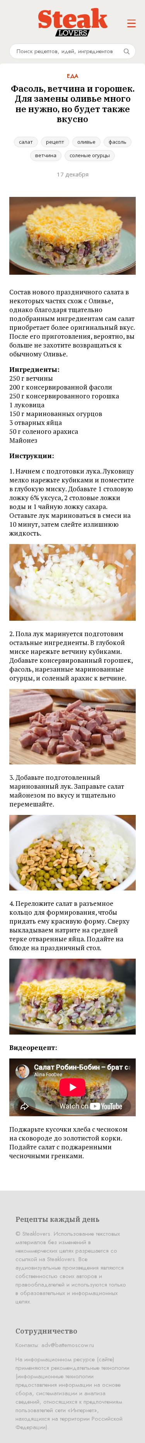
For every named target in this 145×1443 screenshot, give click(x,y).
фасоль (117, 141)
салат (26, 141)
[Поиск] (126, 51)
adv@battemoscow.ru (67, 1345)
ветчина (45, 155)
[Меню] (131, 23)
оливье (86, 141)
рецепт (55, 141)
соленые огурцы (90, 155)
